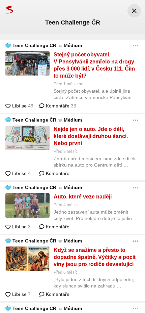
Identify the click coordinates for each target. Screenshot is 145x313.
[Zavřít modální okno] (134, 10)
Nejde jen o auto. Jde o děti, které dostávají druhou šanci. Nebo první (91, 136)
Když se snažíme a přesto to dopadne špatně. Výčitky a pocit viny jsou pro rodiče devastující (95, 257)
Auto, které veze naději (83, 196)
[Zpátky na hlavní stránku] (6, 9)
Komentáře (60, 105)
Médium (73, 45)
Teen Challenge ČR (34, 45)
